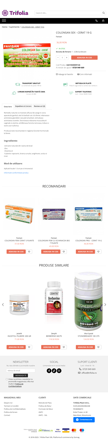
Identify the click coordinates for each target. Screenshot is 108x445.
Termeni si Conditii (11, 406)
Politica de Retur (45, 406)
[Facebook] (49, 370)
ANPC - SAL (43, 415)
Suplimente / (15, 27)
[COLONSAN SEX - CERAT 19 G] (27, 55)
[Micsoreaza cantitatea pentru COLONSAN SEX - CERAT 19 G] (58, 58)
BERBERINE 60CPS (54, 336)
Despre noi (8, 403)
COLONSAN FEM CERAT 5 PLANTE (19, 240)
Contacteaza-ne (86, 420)
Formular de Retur (46, 409)
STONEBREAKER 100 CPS (88, 336)
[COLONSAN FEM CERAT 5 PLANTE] (19, 214)
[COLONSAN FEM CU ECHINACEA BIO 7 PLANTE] (54, 214)
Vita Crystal (88, 333)
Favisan (59, 36)
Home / (5, 27)
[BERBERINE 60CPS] (54, 301)
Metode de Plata (45, 403)
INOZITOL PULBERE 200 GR (19, 336)
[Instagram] (59, 370)
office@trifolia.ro (89, 372)
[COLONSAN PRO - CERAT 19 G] (89, 214)
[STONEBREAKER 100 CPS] (89, 301)
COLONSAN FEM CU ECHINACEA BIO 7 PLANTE (54, 241)
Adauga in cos (84, 57)
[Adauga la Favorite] (29, 252)
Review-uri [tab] (39, 106)
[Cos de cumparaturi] (103, 20)
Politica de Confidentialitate (15, 385)
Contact (7, 415)
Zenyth (54, 333)
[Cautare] (103, 13)
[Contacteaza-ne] (97, 20)
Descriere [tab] (8, 106)
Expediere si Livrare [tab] (23, 106)
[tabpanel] (27, 55)
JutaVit (19, 333)
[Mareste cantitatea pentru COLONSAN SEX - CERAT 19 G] (67, 58)
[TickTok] (54, 370)
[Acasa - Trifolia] (15, 13)
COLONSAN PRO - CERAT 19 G (88, 240)
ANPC (41, 412)
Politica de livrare (10, 412)
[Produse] (4, 21)
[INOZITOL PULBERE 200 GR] (19, 301)
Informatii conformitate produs (16, 173)
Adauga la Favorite (65, 74)
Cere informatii (85, 74)
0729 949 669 (88, 369)
